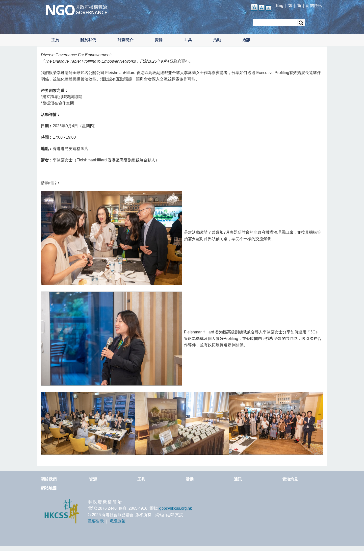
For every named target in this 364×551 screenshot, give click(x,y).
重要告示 (96, 521)
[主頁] (76, 9)
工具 (188, 40)
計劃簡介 (125, 40)
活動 (217, 40)
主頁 (55, 40)
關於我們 (88, 40)
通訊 (246, 40)
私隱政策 (118, 521)
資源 (159, 40)
